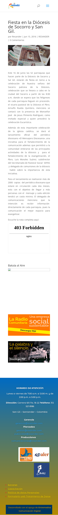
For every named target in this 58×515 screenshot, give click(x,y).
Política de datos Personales (23, 492)
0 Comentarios (17, 40)
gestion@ (21, 430)
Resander (17, 36)
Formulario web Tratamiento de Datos (29, 496)
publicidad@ (21, 434)
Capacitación (15, 488)
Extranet (12, 485)
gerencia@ (21, 423)
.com (40, 423)
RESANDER (44, 36)
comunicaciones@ (21, 441)
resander (32, 423)
